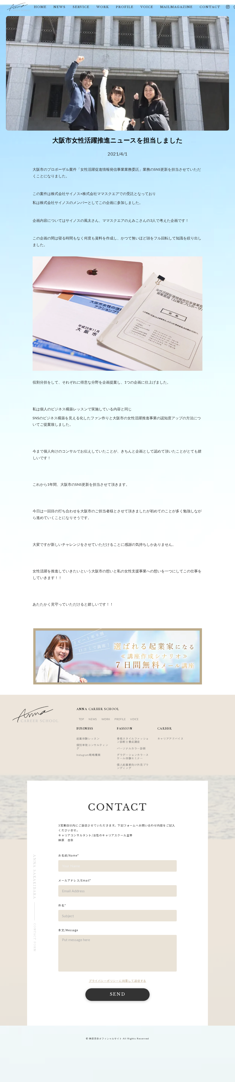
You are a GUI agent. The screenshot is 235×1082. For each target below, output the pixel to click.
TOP (81, 719)
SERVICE (81, 6)
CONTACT (210, 6)
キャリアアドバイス (170, 738)
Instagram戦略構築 (88, 755)
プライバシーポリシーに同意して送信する (117, 981)
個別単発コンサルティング (92, 746)
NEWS (59, 6)
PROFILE (125, 6)
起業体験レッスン (88, 738)
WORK (102, 6)
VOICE (146, 6)
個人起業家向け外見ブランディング (133, 766)
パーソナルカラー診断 (131, 748)
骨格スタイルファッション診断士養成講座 (133, 740)
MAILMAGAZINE (176, 6)
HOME (40, 6)
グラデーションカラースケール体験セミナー (133, 756)
